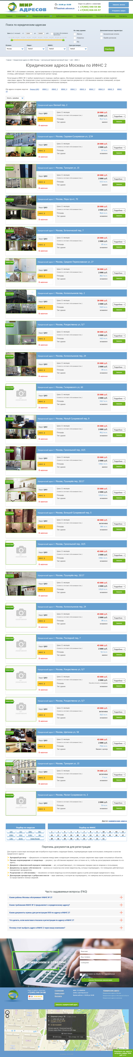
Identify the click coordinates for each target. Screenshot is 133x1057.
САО (20, 831)
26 (116, 835)
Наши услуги (59, 993)
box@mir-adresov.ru (65, 8)
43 (116, 831)
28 (52, 838)
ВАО (39, 831)
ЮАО (20, 835)
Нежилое (80, 38)
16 (52, 835)
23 (97, 835)
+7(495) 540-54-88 (90, 6)
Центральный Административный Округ (54, 60)
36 (58, 838)
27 (123, 835)
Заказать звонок (119, 5)
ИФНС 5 (73, 89)
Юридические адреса (41, 16)
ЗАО (39, 835)
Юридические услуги (84, 16)
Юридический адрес (52, 105)
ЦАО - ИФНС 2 (74, 60)
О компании (21, 16)
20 (78, 835)
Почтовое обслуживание (105, 16)
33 (84, 838)
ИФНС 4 (64, 89)
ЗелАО (21, 838)
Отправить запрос (119, 11)
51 (103, 838)
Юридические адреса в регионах (112, 998)
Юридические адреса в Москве (112, 993)
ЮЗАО (30, 835)
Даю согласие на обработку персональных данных (99, 974)
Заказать (119, 121)
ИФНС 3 (55, 89)
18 (65, 835)
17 (58, 835)
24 (103, 835)
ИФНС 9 (111, 89)
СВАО (30, 831)
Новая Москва (35, 838)
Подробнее (118, 116)
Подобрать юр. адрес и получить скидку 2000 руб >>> (123, 1053)
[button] (15, 49)
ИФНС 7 (92, 89)
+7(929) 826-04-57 (90, 10)
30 (71, 838)
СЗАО (11, 838)
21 (84, 835)
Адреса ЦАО (34, 89)
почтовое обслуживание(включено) (61, 34)
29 (65, 838)
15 (123, 831)
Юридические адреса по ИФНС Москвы (26, 60)
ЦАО (11, 831)
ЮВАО (11, 835)
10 (103, 831)
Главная (9, 16)
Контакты (123, 16)
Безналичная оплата (111, 34)
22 (90, 835)
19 (71, 835)
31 (78, 838)
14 (110, 831)
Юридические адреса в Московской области (116, 995)
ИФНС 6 (83, 89)
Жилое (79, 34)
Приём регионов (110, 38)
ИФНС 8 (102, 89)
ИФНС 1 (45, 89)
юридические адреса (118, 821)
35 (97, 838)
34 (90, 838)
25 (110, 835)
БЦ (78, 42)
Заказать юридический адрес (67, 1004)
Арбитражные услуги (64, 16)
